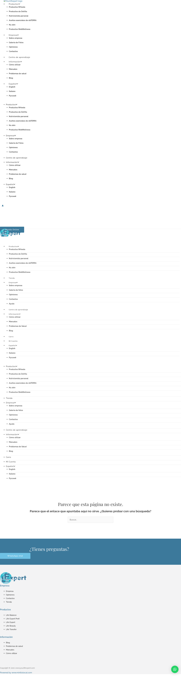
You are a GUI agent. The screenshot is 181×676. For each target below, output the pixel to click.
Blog (11, 178)
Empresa (13, 35)
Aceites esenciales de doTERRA (22, 20)
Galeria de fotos (16, 290)
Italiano (12, 91)
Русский (12, 96)
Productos (11, 104)
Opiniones (13, 47)
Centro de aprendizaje (16, 158)
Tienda (9, 398)
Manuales (13, 69)
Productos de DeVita (18, 11)
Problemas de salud (17, 73)
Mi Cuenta (11, 462)
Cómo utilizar (15, 65)
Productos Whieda (17, 7)
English (12, 87)
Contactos (13, 152)
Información (14, 62)
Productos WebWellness (19, 130)
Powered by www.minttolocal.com (16, 672)
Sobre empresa (15, 38)
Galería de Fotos (16, 42)
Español (12, 84)
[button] (175, 669)
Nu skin (12, 25)
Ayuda (11, 424)
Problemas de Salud (18, 326)
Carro (8, 457)
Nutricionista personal (18, 16)
